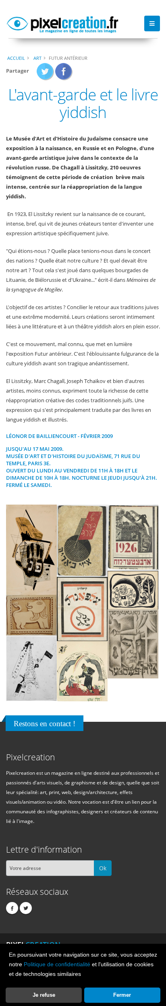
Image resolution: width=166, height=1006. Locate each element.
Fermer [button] (122, 995)
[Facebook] (12, 908)
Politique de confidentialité (57, 964)
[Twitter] (26, 908)
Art (37, 58)
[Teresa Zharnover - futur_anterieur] (133, 537)
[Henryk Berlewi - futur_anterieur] (133, 643)
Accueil (16, 58)
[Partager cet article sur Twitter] (45, 73)
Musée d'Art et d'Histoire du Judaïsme (59, 456)
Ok (102, 868)
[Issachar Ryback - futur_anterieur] (133, 589)
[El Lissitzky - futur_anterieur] (31, 549)
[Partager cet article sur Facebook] (64, 73)
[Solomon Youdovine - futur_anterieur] (31, 614)
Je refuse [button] (44, 995)
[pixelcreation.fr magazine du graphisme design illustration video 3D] (62, 23)
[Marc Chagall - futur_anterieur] (31, 667)
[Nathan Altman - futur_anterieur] (82, 540)
